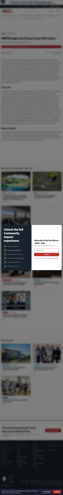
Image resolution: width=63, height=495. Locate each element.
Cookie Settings (46, 491)
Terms (50, 258)
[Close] (57, 228)
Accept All (57, 491)
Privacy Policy (55, 258)
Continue (46, 254)
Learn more (18, 492)
